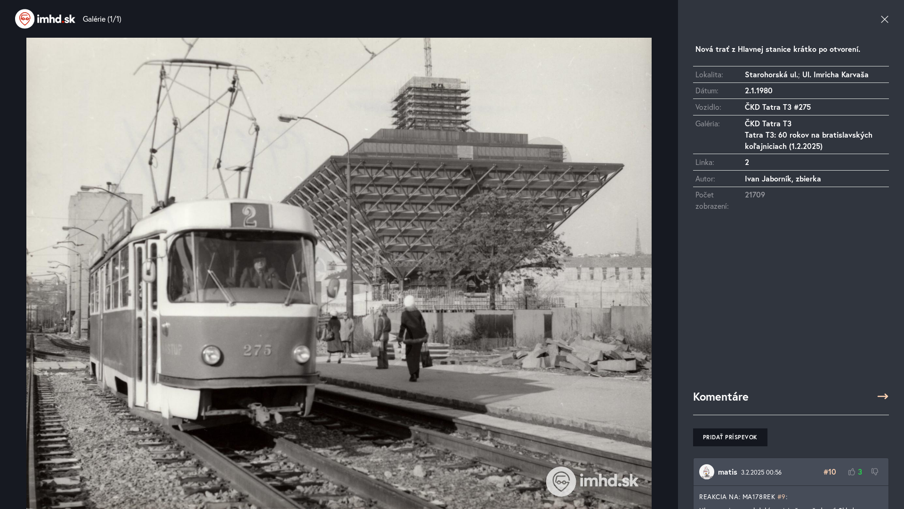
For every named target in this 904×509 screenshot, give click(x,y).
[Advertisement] (791, 305)
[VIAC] (883, 396)
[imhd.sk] (45, 19)
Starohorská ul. (771, 74)
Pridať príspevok (730, 437)
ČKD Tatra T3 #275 (778, 107)
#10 (829, 471)
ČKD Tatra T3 (768, 123)
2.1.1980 (759, 90)
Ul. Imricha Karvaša (835, 74)
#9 (781, 496)
